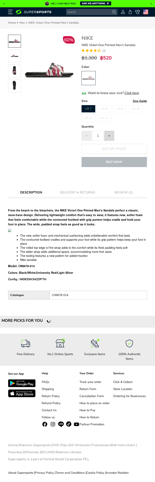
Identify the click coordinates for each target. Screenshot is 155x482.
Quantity (88, 127)
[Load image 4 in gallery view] (14, 85)
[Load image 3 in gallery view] (14, 71)
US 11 (88, 118)
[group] (77, 3)
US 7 (88, 109)
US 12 (104, 118)
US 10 (136, 109)
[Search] (114, 12)
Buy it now (114, 162)
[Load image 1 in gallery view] (14, 41)
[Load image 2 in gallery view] (14, 56)
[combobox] (91, 12)
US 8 (104, 109)
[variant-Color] (89, 78)
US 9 (120, 109)
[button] (4, 4)
